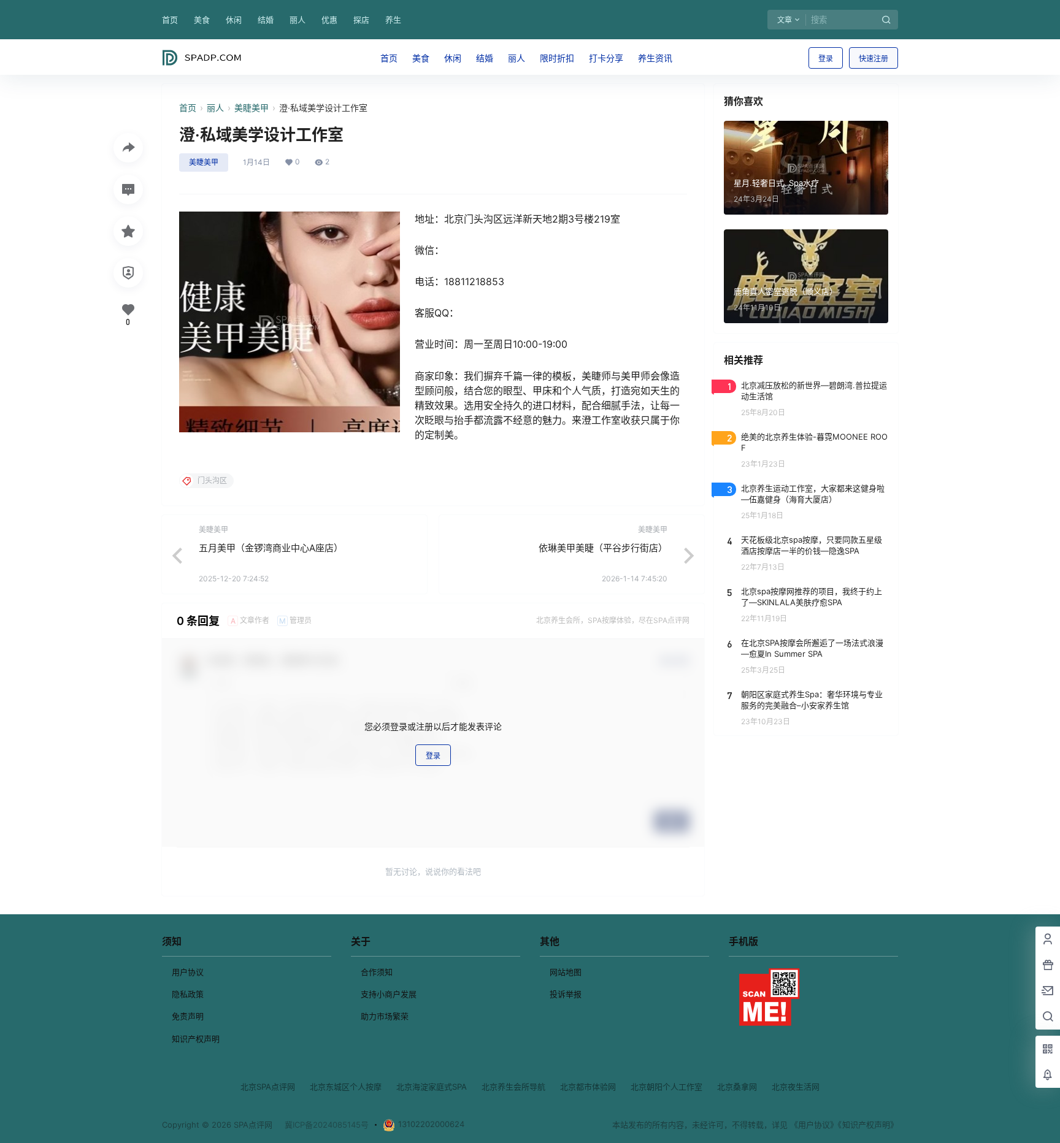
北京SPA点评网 (267, 1086)
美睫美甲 (251, 107)
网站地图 (566, 972)
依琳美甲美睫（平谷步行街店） (603, 548)
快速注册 (873, 58)
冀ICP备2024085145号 (327, 1125)
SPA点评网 (251, 1125)
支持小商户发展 (389, 994)
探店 (361, 20)
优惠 (329, 20)
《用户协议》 (814, 1125)
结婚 (266, 20)
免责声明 (188, 1016)
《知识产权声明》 (868, 1125)
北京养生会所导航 (513, 1086)
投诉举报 (566, 994)
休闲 (234, 20)
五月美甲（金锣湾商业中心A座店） (271, 548)
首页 (170, 20)
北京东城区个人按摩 (346, 1086)
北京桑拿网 (737, 1086)
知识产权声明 (196, 1039)
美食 (202, 20)
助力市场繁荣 (385, 1016)
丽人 (297, 20)
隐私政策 (188, 994)
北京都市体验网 (588, 1086)
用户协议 (188, 972)
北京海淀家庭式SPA (431, 1086)
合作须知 (377, 972)
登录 (825, 58)
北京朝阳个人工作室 (666, 1086)
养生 (393, 20)
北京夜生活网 (796, 1086)
